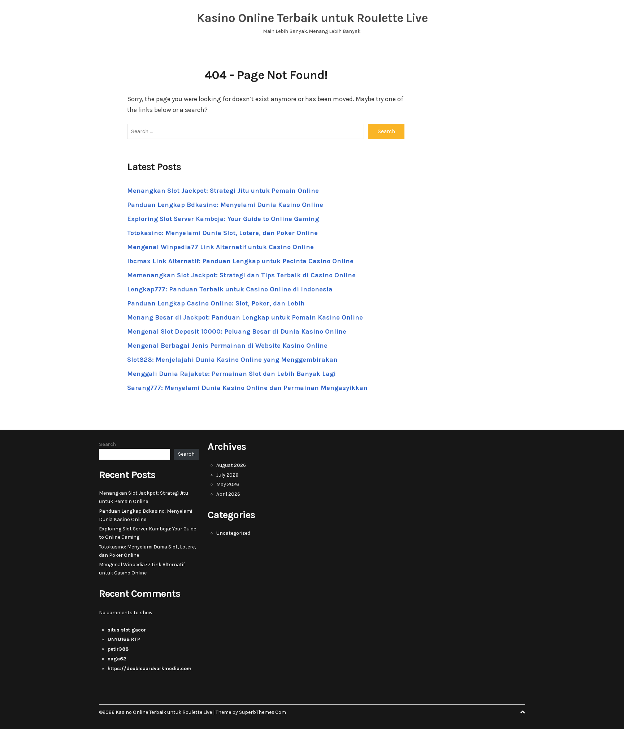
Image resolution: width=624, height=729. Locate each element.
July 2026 (227, 475)
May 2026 (227, 484)
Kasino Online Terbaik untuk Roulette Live (312, 18)
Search (107, 444)
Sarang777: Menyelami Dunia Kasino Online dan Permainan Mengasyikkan (247, 388)
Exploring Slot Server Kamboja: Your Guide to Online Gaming (223, 219)
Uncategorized (233, 533)
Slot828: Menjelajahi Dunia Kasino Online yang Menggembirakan (232, 360)
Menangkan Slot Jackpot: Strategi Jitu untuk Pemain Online (223, 191)
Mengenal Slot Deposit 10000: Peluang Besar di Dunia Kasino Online (236, 331)
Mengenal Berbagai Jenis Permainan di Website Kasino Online (227, 346)
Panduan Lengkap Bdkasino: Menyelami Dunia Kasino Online (225, 205)
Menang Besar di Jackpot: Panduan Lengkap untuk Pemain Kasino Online (245, 317)
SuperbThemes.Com (262, 712)
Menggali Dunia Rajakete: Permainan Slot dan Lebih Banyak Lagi (231, 374)
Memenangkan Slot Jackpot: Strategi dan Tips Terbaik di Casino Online (241, 275)
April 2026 (228, 494)
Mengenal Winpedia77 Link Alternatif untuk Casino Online (220, 247)
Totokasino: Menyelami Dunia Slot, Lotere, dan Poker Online (222, 233)
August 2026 (231, 465)
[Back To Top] (522, 712)
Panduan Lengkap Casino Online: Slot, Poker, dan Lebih (216, 303)
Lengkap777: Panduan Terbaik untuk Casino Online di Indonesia (230, 289)
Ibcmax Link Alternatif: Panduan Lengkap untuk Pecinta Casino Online (240, 261)
